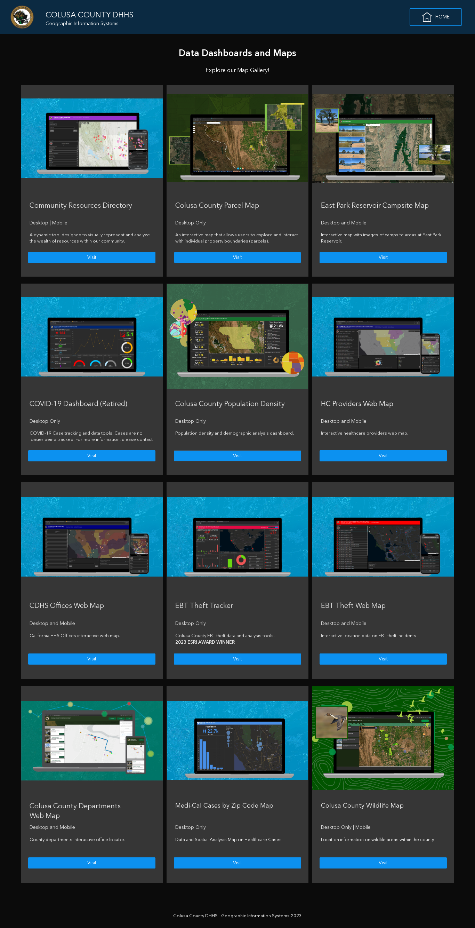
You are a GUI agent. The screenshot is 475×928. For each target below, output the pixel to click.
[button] (436, 17)
